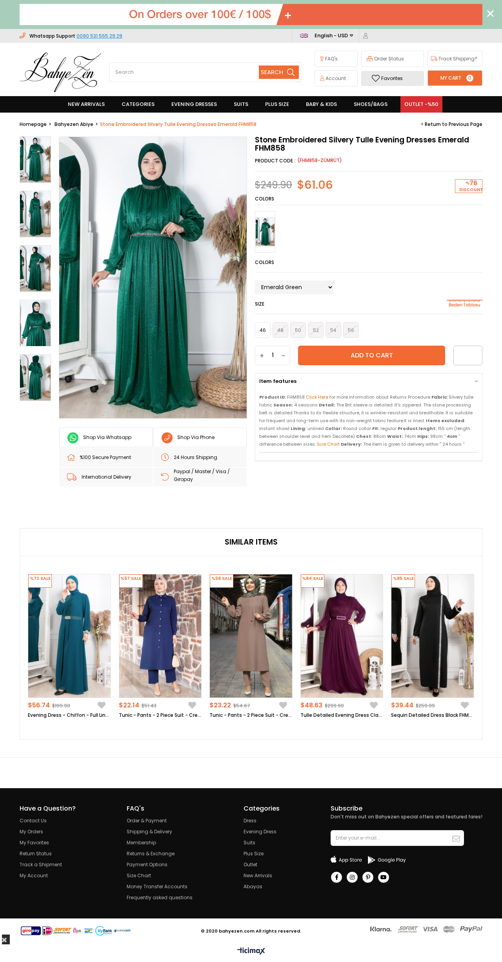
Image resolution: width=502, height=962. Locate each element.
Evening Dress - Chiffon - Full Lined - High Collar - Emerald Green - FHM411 (69, 715)
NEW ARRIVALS (86, 104)
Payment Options (147, 864)
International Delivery (106, 477)
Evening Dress (260, 831)
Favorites (392, 78)
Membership (141, 842)
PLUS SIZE (277, 104)
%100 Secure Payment (105, 457)
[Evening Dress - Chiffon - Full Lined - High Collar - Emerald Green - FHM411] (69, 636)
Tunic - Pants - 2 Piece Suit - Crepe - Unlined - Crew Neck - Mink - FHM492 (251, 715)
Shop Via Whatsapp (107, 437)
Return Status (36, 853)
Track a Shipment (41, 864)
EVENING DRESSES (194, 104)
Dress (250, 820)
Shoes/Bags (370, 104)
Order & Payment (147, 820)
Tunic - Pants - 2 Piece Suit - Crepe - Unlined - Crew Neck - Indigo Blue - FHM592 (160, 715)
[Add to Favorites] (468, 355)
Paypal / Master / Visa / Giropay (202, 475)
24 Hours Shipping (195, 457)
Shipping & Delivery (149, 831)
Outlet (250, 864)
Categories (138, 104)
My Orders (31, 831)
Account (335, 78)
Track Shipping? (457, 58)
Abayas (253, 886)
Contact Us (33, 820)
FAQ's (331, 58)
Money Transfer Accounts (157, 886)
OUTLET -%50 (421, 104)
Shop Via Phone (196, 437)
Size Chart (139, 875)
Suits (249, 842)
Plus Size (254, 853)
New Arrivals (258, 875)
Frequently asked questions (160, 897)
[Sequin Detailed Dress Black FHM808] (432, 636)
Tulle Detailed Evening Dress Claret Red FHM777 (342, 715)
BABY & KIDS (321, 104)
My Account (34, 875)
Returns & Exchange (151, 853)
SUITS (241, 104)
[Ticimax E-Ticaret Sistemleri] (251, 951)
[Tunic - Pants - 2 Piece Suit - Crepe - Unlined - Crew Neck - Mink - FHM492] (251, 636)
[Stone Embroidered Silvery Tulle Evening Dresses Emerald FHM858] (265, 232)
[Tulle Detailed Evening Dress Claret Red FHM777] (342, 636)
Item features (277, 381)
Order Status (388, 58)
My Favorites (34, 842)
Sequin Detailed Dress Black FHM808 (432, 715)
